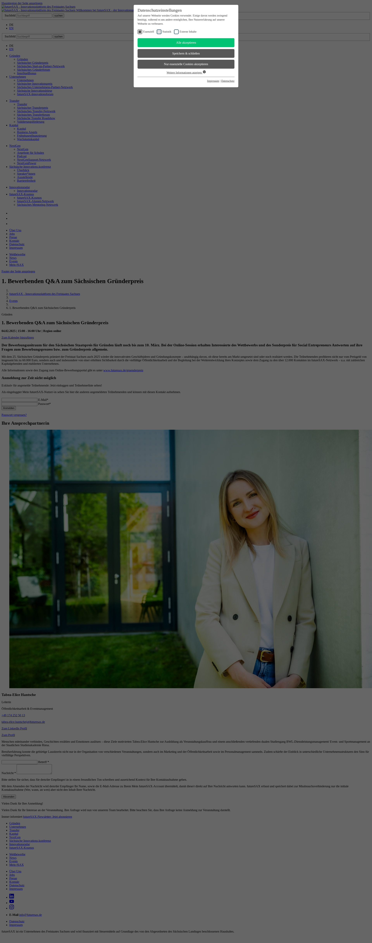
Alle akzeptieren (186, 42)
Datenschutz (227, 81)
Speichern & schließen (186, 53)
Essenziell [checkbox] (148, 31)
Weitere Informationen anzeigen (184, 72)
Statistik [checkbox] (166, 31)
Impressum (213, 81)
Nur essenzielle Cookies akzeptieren (186, 64)
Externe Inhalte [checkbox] (188, 31)
